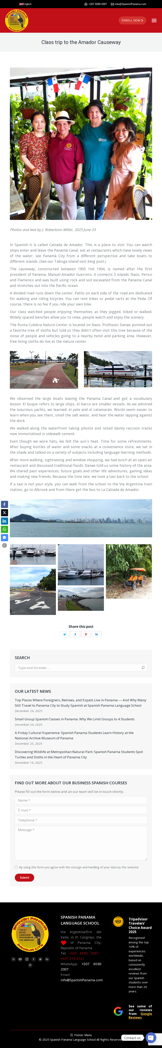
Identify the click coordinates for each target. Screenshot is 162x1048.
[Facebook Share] (4, 504)
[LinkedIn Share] (4, 521)
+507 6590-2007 (98, 4)
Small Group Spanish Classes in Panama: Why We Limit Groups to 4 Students (75, 719)
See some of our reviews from (140, 1012)
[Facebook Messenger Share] (4, 537)
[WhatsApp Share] (4, 529)
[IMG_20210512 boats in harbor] (33, 554)
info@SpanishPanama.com (130, 4)
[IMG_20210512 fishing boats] (81, 564)
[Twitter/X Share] (4, 512)
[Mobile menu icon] (154, 20)
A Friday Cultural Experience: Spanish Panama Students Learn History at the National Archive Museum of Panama (74, 735)
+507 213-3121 (72, 958)
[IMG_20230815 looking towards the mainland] (81, 599)
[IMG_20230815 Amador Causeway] (33, 591)
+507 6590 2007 (83, 953)
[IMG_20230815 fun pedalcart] (129, 571)
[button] (4, 545)
